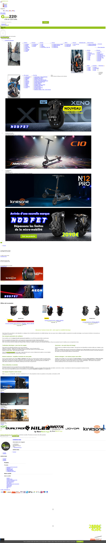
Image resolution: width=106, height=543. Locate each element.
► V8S (89, 57)
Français (5, 3)
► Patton (95, 67)
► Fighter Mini (55, 47)
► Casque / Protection (38, 87)
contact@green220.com (17, 447)
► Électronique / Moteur (38, 77)
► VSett (26, 84)
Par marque (25, 75)
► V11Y (89, 54)
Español (5, 5)
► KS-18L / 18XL (100, 57)
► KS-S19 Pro (100, 54)
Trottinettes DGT (82, 42)
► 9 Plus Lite (67, 46)
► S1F (41, 45)
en (8, 10)
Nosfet (87, 65)
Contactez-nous (3, 256)
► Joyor (26, 87)
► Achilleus (27, 44)
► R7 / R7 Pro (76, 44)
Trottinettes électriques (8, 40)
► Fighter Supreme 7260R (57, 44)
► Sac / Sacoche (37, 86)
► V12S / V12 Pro (91, 53)
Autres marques (89, 42)
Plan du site (9, 486)
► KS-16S (99, 59)
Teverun (52, 42)
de (14, 10)
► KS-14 (99, 60)
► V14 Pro (90, 52)
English (5, 4)
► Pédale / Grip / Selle (38, 85)
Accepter (80, 541)
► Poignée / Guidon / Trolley (39, 84)
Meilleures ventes (10, 469)
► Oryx (94, 70)
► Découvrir (2, 284)
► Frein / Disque (37, 83)
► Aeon (89, 67)
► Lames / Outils (37, 88)
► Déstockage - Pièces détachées (40, 76)
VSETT (65, 42)
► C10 (41, 44)
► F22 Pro (99, 51)
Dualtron (24, 42)
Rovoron (73, 42)
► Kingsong (27, 81)
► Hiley (26, 79)
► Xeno (89, 70)
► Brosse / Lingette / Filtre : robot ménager (42, 89)
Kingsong (32, 42)
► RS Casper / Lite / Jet (45, 47)
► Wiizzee (27, 83)
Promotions (8, 467)
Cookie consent (9, 484)
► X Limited (27, 49)
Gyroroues (99, 43)
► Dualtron (27, 78)
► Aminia (26, 45)
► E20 (89, 59)
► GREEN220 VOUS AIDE (11, 471)
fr (5, 10)
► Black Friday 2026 (10, 470)
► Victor (26, 51)
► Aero (89, 68)
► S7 (74, 45)
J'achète (2, 408)
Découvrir (2, 392)
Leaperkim (94, 65)
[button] (0, 242)
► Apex (89, 69)
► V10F (89, 55)
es (11, 10)
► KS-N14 (34, 45)
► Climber (42, 46)
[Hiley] (27, 433)
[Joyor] (62, 432)
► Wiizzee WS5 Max (92, 44)
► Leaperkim (27, 86)
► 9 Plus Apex (68, 45)
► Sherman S (96, 68)
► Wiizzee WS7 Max (92, 45)
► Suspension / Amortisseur (39, 81)
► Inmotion (27, 80)
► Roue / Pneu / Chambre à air (40, 79)
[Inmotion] (46, 431)
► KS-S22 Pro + (100, 53)
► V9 (89, 56)
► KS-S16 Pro (100, 56)
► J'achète (2, 300)
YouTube (4, 452)
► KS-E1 (34, 46)
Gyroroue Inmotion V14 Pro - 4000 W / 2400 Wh (43, 320)
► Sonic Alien (27, 47)
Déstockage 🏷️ (102, 65)
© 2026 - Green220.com (5, 489)
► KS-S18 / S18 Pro (101, 55)
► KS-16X (99, 58)
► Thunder (27, 50)
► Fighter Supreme (56, 45)
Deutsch (5, 6)
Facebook (14, 451)
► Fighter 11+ (55, 46)
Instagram (4, 453)
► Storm (26, 48)
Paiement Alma (9, 485)
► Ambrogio (27, 77)
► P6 (89, 51)
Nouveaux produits (10, 468)
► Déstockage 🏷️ (28, 76)
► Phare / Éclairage (38, 82)
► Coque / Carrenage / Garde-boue (41, 80)
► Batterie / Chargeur (38, 78)
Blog (7, 487)
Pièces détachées (100, 47)
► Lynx (94, 69)
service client (7, 373)
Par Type (34, 75)
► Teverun (27, 82)
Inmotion (40, 42)
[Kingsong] (83, 433)
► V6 (89, 58)
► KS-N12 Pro (35, 44)
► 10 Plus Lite (68, 44)
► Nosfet (26, 85)
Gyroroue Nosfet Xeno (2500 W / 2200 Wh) (80, 322)
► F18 (98, 52)
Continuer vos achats (5, 37)
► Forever (27, 46)
